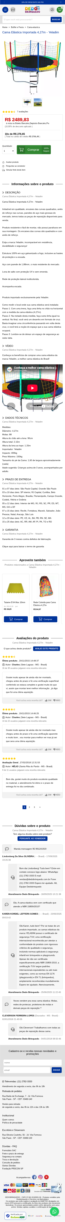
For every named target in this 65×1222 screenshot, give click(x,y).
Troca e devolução (10, 1160)
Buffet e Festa (17, 27)
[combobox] (32, 19)
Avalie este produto (46, 649)
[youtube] (46, 1177)
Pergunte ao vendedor (33, 839)
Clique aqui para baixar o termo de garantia (23, 546)
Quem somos (8, 1120)
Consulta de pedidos (11, 1163)
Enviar (56, 1070)
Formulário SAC (9, 1150)
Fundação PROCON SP (12, 1169)
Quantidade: (7, 146)
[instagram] (40, 1177)
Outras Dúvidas (9, 1166)
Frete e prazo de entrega (13, 1154)
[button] (61, 2)
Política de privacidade (12, 1123)
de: (5, 606)
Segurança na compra (11, 1157)
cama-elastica (33, 27)
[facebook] (34, 1177)
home (4, 27)
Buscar (56, 19)
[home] (32, 10)
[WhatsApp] (54, 1211)
